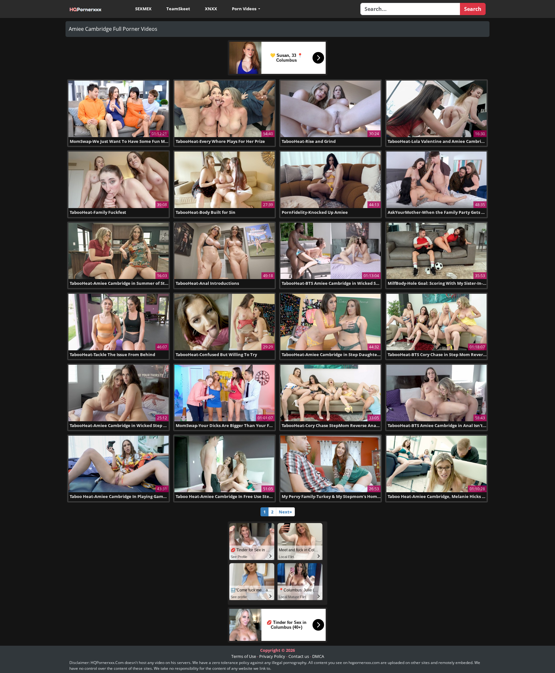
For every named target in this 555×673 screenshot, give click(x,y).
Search (472, 9)
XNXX (211, 9)
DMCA (318, 656)
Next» (285, 512)
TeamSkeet (178, 9)
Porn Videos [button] (244, 9)
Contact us (298, 656)
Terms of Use (243, 656)
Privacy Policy (272, 656)
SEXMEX (143, 9)
